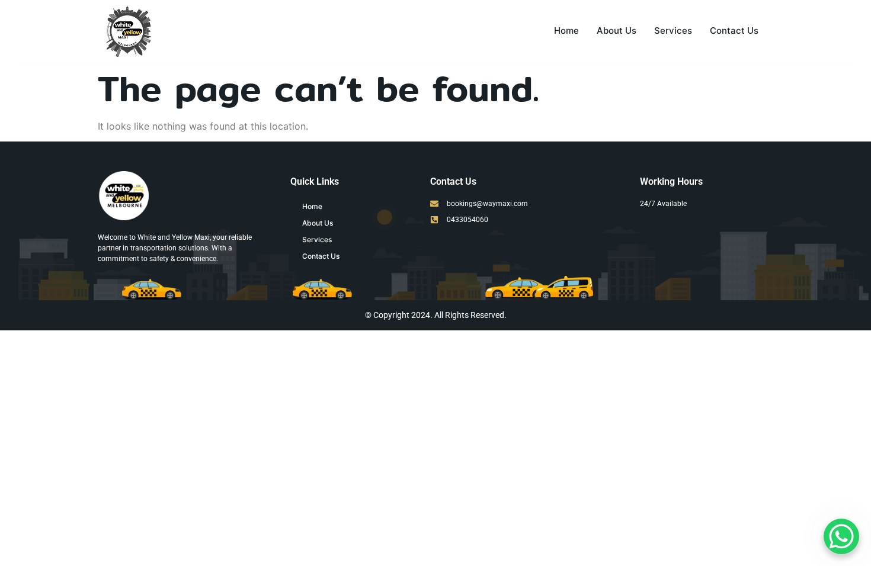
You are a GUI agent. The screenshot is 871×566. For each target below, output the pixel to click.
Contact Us (734, 30)
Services (673, 30)
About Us (616, 30)
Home (566, 30)
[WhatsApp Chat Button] (841, 536)
